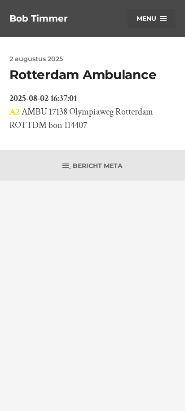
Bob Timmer (38, 18)
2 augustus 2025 (36, 59)
